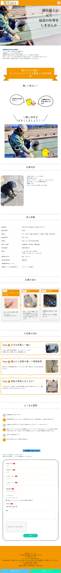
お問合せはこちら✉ (15, 570)
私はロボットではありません (16, 526)
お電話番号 (8, 488)
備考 (7, 510)
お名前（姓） (9, 463)
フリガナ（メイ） (10, 482)
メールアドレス (9, 495)
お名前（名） (9, 469)
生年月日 (8, 503)
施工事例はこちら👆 (46, 570)
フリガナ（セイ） (10, 476)
